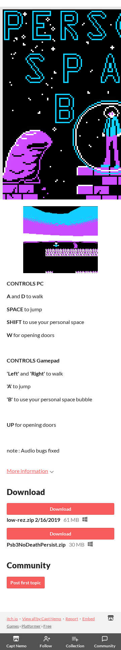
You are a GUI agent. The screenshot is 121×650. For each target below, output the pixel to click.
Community (104, 645)
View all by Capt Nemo (41, 618)
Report (72, 618)
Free (47, 626)
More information (27, 471)
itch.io (12, 618)
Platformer (31, 626)
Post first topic (25, 582)
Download (60, 509)
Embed (88, 618)
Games (13, 626)
